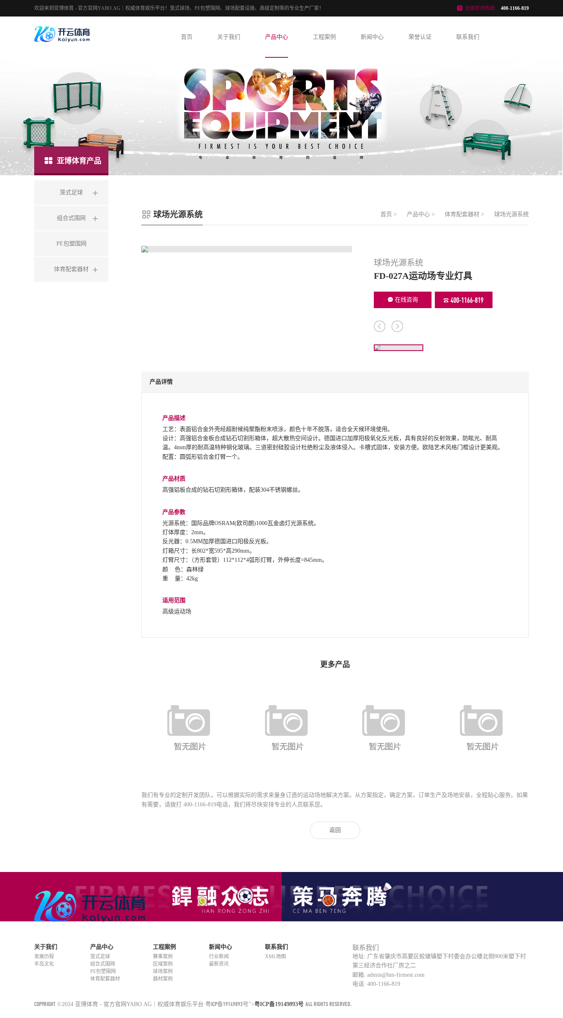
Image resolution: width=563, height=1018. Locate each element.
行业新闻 (219, 956)
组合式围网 (102, 964)
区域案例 (163, 964)
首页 (186, 37)
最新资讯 (219, 964)
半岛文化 (44, 964)
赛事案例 (163, 956)
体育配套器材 (462, 214)
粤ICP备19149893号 (227, 1003)
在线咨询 (406, 300)
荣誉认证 (420, 37)
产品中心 (276, 37)
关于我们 (228, 37)
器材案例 (163, 979)
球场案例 (163, 971)
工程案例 (324, 37)
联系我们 (467, 37)
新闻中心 (372, 37)
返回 (335, 830)
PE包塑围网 (103, 971)
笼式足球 (100, 956)
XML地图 (275, 956)
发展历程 (44, 956)
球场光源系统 (511, 214)
